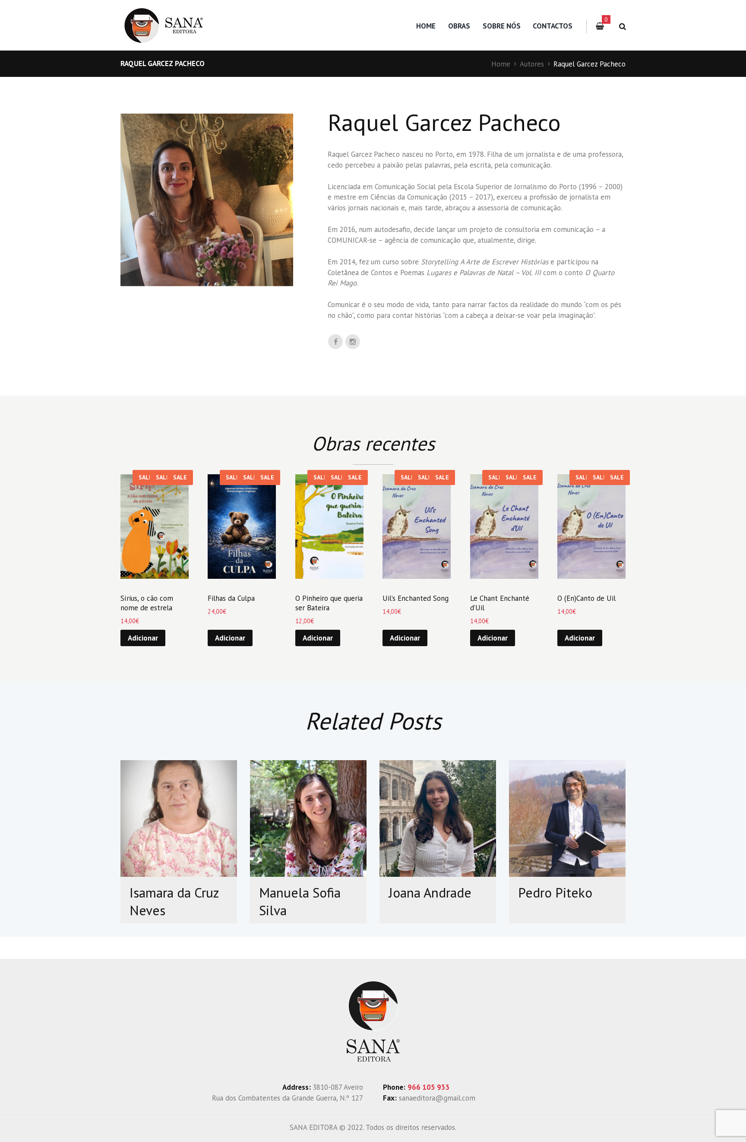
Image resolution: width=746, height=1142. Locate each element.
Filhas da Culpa (231, 598)
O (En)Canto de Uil (586, 598)
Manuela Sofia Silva (300, 901)
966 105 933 (429, 1087)
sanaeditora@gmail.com (437, 1098)
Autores (532, 64)
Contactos (552, 26)
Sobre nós (502, 26)
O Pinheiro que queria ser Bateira (329, 602)
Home (426, 26)
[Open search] (621, 26)
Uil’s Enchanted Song (415, 598)
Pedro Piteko (555, 892)
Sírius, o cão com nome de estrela (146, 602)
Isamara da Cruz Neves (174, 901)
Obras (459, 26)
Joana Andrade (430, 892)
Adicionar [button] (143, 638)
